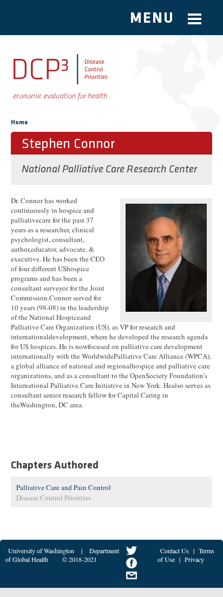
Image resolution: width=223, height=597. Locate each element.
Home (19, 122)
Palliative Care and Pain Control (63, 487)
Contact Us (174, 550)
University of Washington (41, 550)
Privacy (194, 559)
